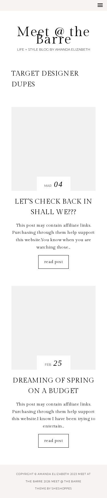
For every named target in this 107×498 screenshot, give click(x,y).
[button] (100, 5)
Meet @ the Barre (53, 35)
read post (53, 261)
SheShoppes (62, 488)
